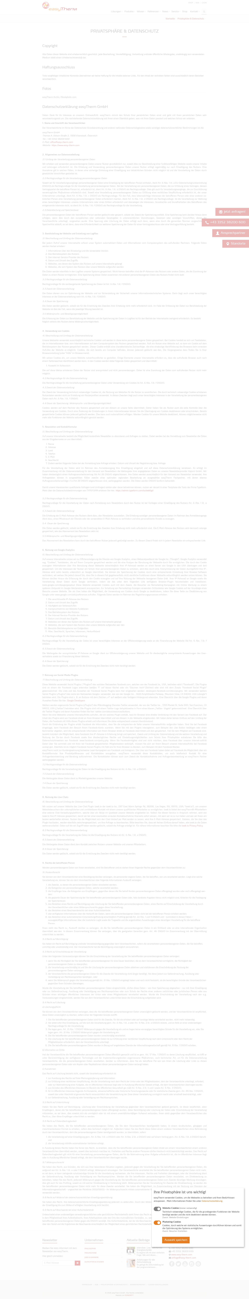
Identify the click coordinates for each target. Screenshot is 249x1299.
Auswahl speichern (176, 1240)
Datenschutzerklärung (212, 1201)
